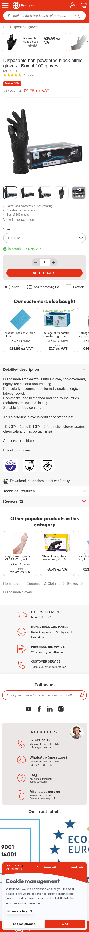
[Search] (78, 15)
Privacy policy (17, 911)
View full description (18, 219)
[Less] (36, 262)
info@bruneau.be (42, 747)
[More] (54, 262)
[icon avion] (81, 695)
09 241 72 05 (40, 740)
